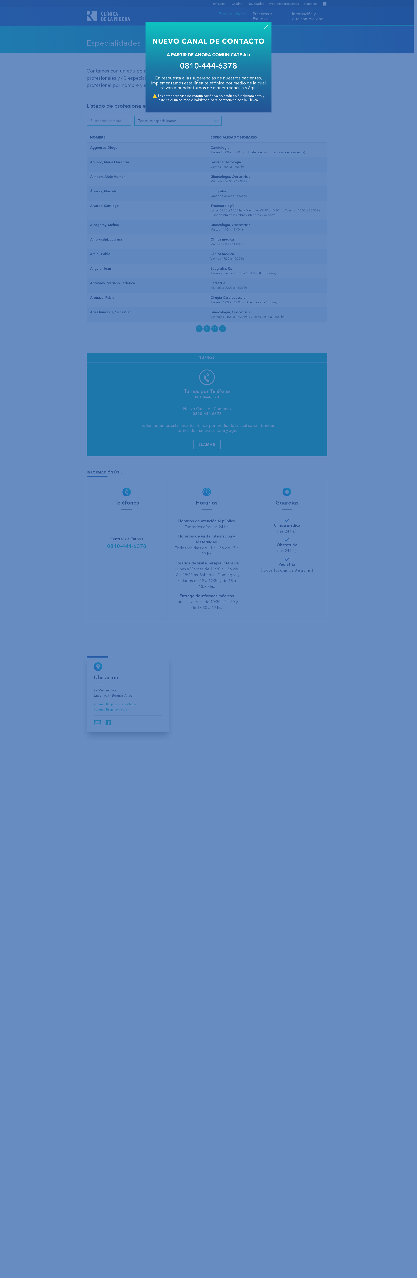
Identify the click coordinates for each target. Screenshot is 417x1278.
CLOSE (266, 27)
